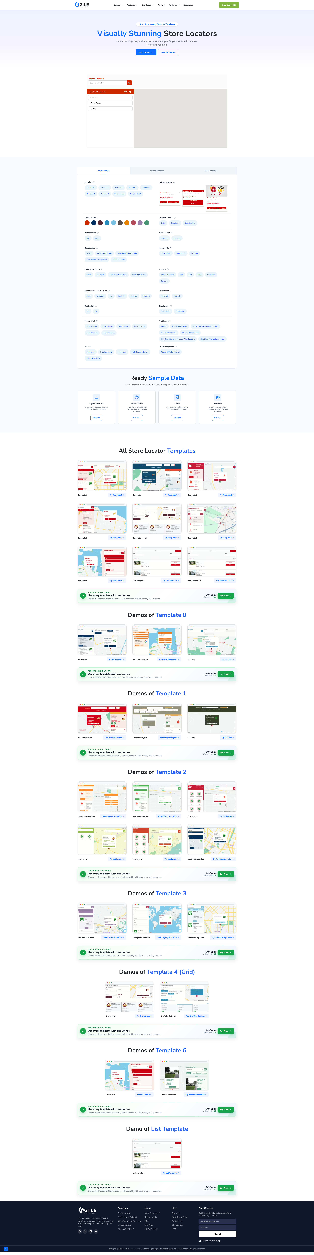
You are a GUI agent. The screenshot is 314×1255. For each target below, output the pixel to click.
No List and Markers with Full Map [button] (205, 326)
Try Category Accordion (112, 816)
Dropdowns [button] (180, 311)
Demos (117, 5)
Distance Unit (90, 233)
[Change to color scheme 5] (120, 222)
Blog (147, 1221)
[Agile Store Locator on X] (85, 1231)
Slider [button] (163, 223)
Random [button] (164, 281)
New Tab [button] (177, 296)
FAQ (174, 1229)
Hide (87, 346)
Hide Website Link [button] (93, 358)
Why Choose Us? (152, 1213)
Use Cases (146, 5)
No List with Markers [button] (168, 332)
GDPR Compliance (166, 346)
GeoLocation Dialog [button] (104, 253)
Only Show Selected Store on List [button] (212, 339)
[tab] (103, 170)
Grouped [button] (194, 253)
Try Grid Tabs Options (195, 1016)
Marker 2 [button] (134, 296)
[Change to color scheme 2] (100, 222)
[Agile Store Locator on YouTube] (96, 1231)
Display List (89, 306)
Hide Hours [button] (122, 352)
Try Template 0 (116, 495)
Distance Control (166, 217)
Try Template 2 (226, 495)
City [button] (190, 275)
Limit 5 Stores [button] (123, 326)
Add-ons (173, 5)
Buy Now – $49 (229, 5)
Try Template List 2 (224, 580)
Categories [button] (211, 275)
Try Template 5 (226, 538)
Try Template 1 (171, 495)
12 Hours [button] (164, 238)
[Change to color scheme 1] (93, 222)
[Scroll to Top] (6, 1249)
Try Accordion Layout (168, 659)
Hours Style (164, 248)
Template (88, 182)
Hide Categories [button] (106, 352)
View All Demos (168, 52)
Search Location (96, 79)
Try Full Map (227, 659)
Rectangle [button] (100, 296)
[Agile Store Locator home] (82, 5)
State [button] (199, 275)
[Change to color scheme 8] (140, 222)
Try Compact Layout (168, 737)
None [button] (89, 275)
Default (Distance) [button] (167, 275)
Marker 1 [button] (121, 296)
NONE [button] (89, 253)
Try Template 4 (171, 538)
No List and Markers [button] (179, 326)
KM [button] (88, 238)
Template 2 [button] (119, 187)
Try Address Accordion (167, 816)
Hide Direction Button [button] (140, 352)
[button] (169, 198)
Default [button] (163, 326)
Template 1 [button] (105, 187)
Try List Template (170, 580)
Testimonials (151, 1217)
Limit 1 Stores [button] (92, 326)
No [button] (96, 311)
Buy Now (224, 595)
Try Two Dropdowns (113, 737)
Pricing (161, 5)
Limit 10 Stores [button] (139, 326)
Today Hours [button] (165, 253)
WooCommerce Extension (130, 1221)
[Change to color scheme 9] (146, 222)
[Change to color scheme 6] (126, 222)
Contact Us (177, 1221)
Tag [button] (111, 296)
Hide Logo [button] (90, 352)
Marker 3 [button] (146, 296)
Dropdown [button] (175, 223)
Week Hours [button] (180, 253)
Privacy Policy (151, 1229)
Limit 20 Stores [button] (92, 333)
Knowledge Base (179, 1217)
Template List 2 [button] (135, 194)
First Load (163, 321)
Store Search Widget (127, 1217)
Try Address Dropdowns (222, 937)
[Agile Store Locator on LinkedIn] (90, 1231)
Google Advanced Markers (96, 291)
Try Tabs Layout (115, 659)
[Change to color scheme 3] (107, 222)
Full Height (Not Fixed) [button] (118, 275)
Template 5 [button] (91, 194)
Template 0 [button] (91, 187)
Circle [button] (89, 296)
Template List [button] (119, 194)
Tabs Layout (164, 306)
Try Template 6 (116, 581)
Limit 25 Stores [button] (109, 333)
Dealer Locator (125, 1225)
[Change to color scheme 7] (133, 222)
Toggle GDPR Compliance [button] (170, 352)
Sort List (162, 269)
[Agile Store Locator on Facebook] (80, 1231)
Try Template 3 (116, 538)
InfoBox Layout (165, 182)
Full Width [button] (100, 275)
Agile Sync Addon (126, 1229)
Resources (188, 5)
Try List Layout (226, 816)
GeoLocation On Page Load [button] (97, 259)
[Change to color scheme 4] (113, 222)
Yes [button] (88, 311)
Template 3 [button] (132, 187)
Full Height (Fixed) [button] (139, 275)
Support (176, 1213)
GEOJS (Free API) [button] (119, 259)
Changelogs (177, 1225)
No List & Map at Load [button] (190, 332)
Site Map (149, 1225)
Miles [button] (97, 238)
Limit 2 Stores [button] (108, 326)
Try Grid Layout (143, 1016)
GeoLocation (90, 248)
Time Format (164, 233)
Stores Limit (90, 321)
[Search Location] (129, 82)
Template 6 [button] (105, 194)
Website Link (164, 291)
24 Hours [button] (177, 238)
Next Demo (144, 52)
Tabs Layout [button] (165, 311)
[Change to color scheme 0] (87, 222)
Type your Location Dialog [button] (127, 253)
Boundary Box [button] (190, 223)
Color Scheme (90, 217)
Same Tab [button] (164, 296)
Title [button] (181, 275)
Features (131, 5)
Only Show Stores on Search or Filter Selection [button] (178, 339)
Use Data (96, 418)
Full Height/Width (92, 269)
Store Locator (124, 1213)
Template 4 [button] (146, 187)
